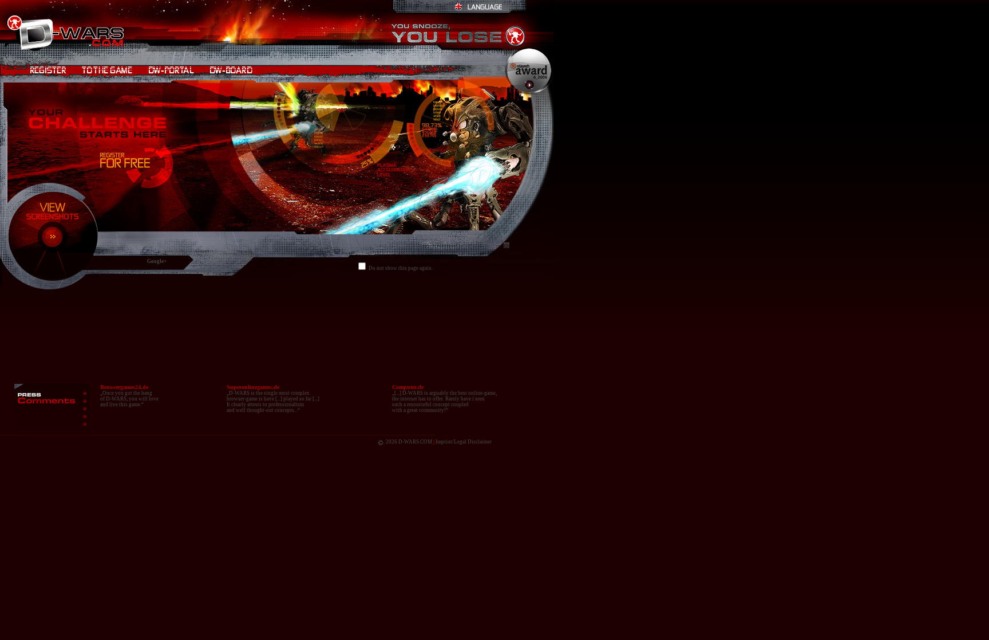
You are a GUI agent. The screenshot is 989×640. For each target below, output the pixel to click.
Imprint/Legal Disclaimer (464, 442)
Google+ (157, 261)
